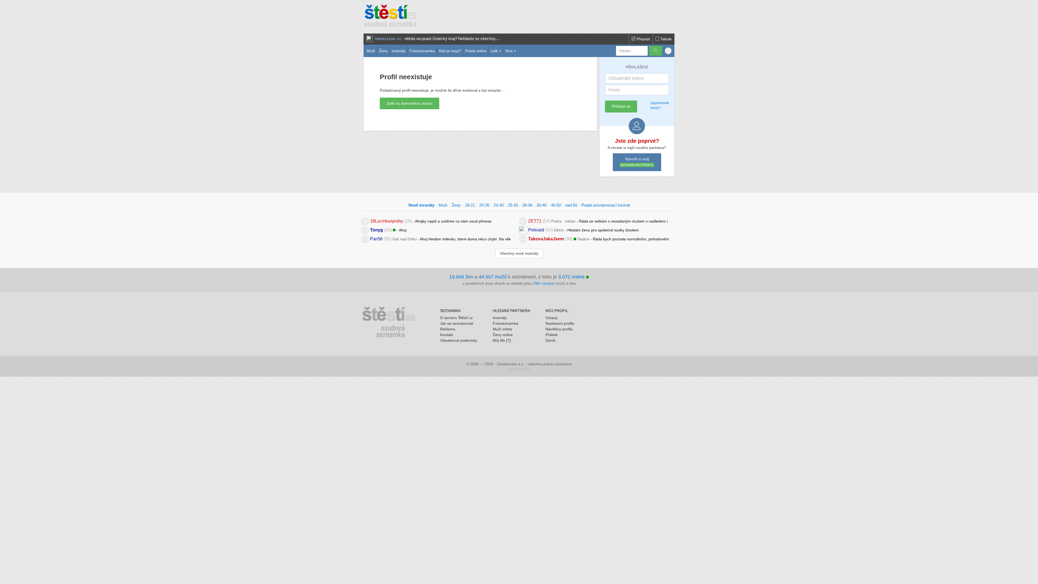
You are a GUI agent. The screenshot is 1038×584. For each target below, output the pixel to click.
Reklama (447, 329)
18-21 (470, 205)
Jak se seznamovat (456, 323)
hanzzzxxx (385, 38)
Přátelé (551, 335)
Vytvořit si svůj (637, 162)
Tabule (665, 39)
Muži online (502, 329)
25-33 (513, 205)
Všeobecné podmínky (458, 340)
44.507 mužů (493, 277)
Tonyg (376, 230)
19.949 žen (461, 277)
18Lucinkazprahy (386, 221)
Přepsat (643, 39)
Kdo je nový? (450, 51)
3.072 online (572, 277)
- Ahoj (388, 230)
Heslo (614, 90)
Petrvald (536, 230)
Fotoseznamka (422, 51)
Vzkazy (551, 318)
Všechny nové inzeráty (519, 253)
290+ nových (544, 283)
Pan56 (376, 239)
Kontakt (446, 335)
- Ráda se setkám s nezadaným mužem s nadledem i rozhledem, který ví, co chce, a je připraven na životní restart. (598, 221)
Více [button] (509, 51)
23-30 (499, 205)
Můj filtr (499, 340)
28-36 (527, 205)
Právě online (476, 51)
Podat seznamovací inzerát (605, 205)
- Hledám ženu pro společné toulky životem (583, 230)
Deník (550, 340)
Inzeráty (398, 51)
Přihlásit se (621, 106)
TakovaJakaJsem (546, 239)
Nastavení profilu (559, 323)
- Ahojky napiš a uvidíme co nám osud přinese (430, 221)
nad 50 (571, 205)
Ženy (383, 51)
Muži (371, 51)
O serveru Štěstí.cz (456, 318)
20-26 (484, 205)
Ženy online (503, 335)
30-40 (542, 205)
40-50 (556, 205)
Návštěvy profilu (559, 329)
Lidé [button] (494, 51)
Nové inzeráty (421, 205)
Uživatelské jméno (626, 78)
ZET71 (534, 221)
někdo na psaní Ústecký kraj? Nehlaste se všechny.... (452, 38)
